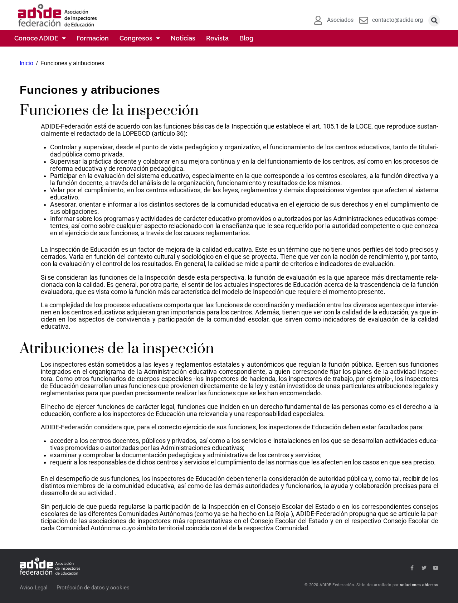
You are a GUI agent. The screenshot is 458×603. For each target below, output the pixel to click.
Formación (93, 38)
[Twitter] (424, 567)
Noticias (183, 38)
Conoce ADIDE (36, 38)
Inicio (26, 63)
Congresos (136, 38)
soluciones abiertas (419, 585)
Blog (246, 38)
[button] (434, 20)
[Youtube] (435, 567)
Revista (217, 38)
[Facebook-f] (412, 567)
